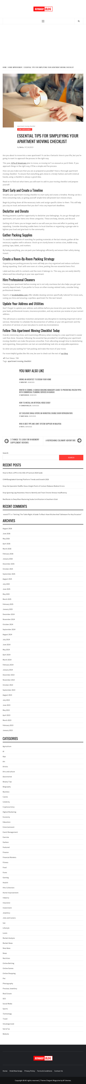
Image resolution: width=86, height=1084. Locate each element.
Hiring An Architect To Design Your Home (35, 379)
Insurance (6, 903)
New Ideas (6, 948)
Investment (7, 908)
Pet (4, 978)
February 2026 (8, 554)
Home (5, 1071)
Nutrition (6, 958)
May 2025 (6, 594)
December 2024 (8, 614)
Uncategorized (8, 1024)
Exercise (6, 837)
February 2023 (8, 725)
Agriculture (7, 746)
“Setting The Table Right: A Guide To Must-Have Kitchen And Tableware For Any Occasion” (47, 514)
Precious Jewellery (10, 988)
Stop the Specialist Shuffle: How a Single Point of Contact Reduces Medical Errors (34, 486)
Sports (5, 1009)
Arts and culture (9, 771)
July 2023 (6, 700)
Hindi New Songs (16, 1071)
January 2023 (8, 730)
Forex (5, 872)
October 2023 (8, 685)
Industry (6, 898)
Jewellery (6, 913)
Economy (6, 817)
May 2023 (6, 710)
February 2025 (8, 604)
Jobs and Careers (9, 918)
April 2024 (6, 654)
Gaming (6, 877)
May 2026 (6, 538)
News (5, 953)
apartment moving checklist (19, 361)
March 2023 (7, 720)
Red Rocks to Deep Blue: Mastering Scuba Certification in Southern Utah (30, 499)
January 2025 (8, 609)
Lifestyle (6, 928)
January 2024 (8, 670)
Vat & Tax (6, 1029)
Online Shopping (9, 973)
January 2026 (8, 559)
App (4, 756)
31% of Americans (18, 163)
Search (5, 453)
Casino (5, 797)
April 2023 (6, 715)
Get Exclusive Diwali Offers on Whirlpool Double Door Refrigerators (46, 413)
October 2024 (8, 624)
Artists (5, 766)
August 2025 (7, 579)
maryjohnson (25, 395)
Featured (6, 847)
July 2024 (6, 639)
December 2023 (8, 675)
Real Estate (7, 993)
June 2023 (6, 705)
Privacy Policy (29, 1071)
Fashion (6, 842)
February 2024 (8, 665)
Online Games (8, 968)
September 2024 (9, 629)
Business (6, 792)
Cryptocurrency (8, 807)
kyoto (23, 427)
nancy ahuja (24, 416)
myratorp (24, 382)
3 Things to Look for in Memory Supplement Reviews (24, 441)
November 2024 (9, 619)
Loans (5, 933)
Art (4, 761)
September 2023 (9, 690)
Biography (7, 787)
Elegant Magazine (53, 1080)
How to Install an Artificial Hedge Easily (34, 402)
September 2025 (9, 574)
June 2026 (6, 533)
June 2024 (6, 644)
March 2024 (7, 660)
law (4, 923)
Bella (21, 147)
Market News (8, 943)
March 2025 (7, 599)
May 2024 (6, 649)
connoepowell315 (26, 406)
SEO (4, 998)
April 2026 (6, 544)
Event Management (10, 832)
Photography (8, 983)
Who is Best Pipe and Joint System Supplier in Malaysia (40, 423)
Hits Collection (8, 887)
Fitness (5, 862)
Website (6, 1034)
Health (5, 882)
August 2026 (7, 528)
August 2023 (7, 695)
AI (3, 751)
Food (4, 867)
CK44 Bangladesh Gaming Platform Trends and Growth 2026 (26, 479)
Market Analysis (9, 938)
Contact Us (58, 1071)
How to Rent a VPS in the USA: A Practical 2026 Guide (23, 473)
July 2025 (6, 584)
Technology (7, 1014)
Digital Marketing (9, 812)
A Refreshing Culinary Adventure (61, 440)
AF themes (67, 1080)
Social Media (7, 1003)
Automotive (7, 776)
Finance (6, 852)
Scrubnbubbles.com (20, 295)
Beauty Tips (7, 782)
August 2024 (7, 634)
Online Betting (8, 963)
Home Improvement (24, 129)
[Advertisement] (43, 43)
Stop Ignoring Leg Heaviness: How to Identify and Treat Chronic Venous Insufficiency (35, 492)
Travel (5, 1019)
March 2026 (7, 549)
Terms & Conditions (44, 1071)
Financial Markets (9, 857)
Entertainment (8, 827)
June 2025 (6, 589)
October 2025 (8, 569)
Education (6, 822)
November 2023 (9, 680)
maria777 (6, 514)
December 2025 (8, 564)
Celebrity (6, 802)
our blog (64, 353)
